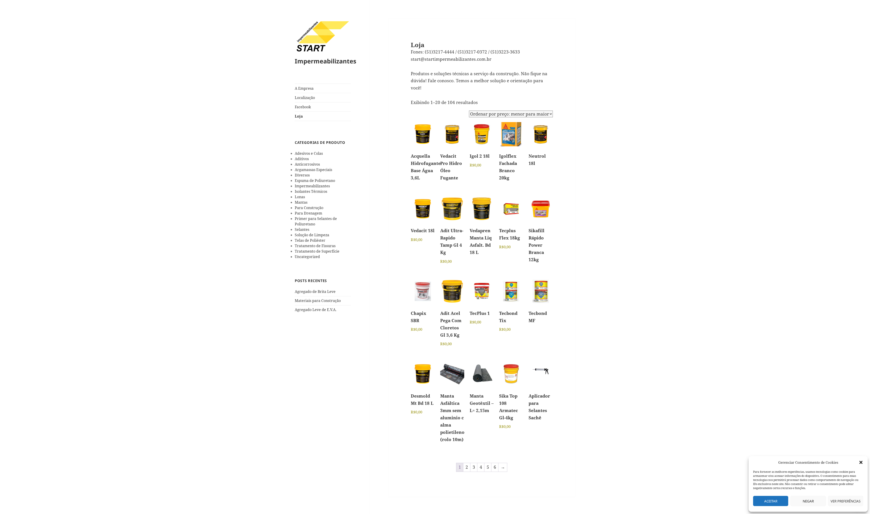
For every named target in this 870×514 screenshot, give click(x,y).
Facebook (303, 106)
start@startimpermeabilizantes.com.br (451, 59)
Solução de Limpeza (312, 234)
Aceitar (770, 501)
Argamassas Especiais (313, 169)
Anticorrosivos (307, 164)
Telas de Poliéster (310, 240)
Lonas (300, 196)
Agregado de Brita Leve (315, 291)
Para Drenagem (308, 213)
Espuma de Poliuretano (315, 180)
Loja (299, 116)
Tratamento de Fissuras (315, 245)
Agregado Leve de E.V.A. (315, 309)
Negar (808, 501)
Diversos (302, 175)
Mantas (301, 202)
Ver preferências (845, 501)
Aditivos (302, 158)
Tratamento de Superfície (317, 251)
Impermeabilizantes (325, 61)
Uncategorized (307, 256)
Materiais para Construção (318, 300)
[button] (861, 462)
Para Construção (309, 207)
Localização (305, 97)
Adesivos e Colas (309, 153)
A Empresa (304, 88)
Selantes (302, 229)
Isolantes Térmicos (311, 191)
